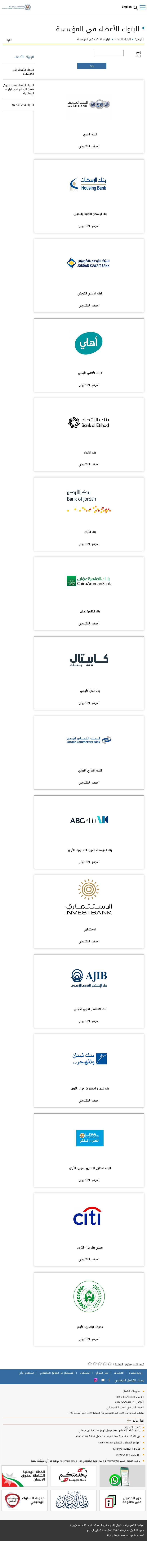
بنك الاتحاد (90, 452)
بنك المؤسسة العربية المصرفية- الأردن (90, 850)
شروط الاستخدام (98, 1525)
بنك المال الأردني (90, 691)
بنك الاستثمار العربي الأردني (90, 1009)
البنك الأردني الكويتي (90, 293)
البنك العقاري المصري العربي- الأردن (90, 1168)
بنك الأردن (90, 532)
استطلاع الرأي (26, 1372)
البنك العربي (90, 134)
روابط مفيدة (135, 1372)
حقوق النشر (116, 1525)
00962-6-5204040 (125, 1397)
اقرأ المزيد (138, 1420)
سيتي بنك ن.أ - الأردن (90, 1247)
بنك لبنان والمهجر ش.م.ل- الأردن (90, 1088)
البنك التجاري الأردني (90, 770)
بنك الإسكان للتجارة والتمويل (90, 214)
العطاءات (119, 1372)
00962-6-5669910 (124, 1402)
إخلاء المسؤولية (78, 1525)
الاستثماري (90, 929)
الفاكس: (139, 1402)
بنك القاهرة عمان (90, 611)
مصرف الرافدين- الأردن (90, 1327)
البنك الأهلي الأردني (90, 373)
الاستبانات (85, 1372)
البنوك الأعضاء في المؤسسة (23, 71)
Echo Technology (117, 1535)
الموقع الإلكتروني (89, 146)
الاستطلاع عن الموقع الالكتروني (56, 1372)
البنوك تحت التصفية (22, 105)
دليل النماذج (102, 1372)
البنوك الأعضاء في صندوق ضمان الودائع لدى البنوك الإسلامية (18, 89)
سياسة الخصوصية (134, 1525)
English (127, 6)
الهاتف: (139, 1397)
